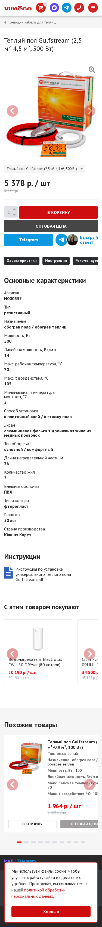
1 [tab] (19, 842)
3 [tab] (33, 842)
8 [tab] (69, 842)
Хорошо (51, 911)
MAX (8, 861)
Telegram (26, 861)
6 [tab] (54, 842)
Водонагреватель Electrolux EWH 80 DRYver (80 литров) (35, 661)
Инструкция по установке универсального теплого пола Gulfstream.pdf (43, 574)
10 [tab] (83, 842)
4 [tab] (40, 842)
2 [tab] (26, 842)
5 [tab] (47, 842)
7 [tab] (62, 842)
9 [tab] (76, 842)
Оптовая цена (51, 226)
